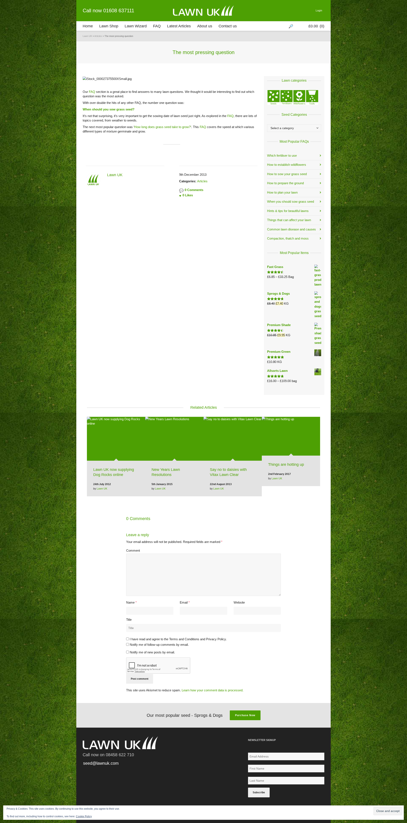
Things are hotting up (286, 464)
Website (239, 602)
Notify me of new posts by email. (152, 652)
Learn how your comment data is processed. (212, 690)
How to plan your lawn (282, 192)
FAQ (92, 91)
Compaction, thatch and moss (288, 238)
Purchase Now (245, 715)
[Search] (291, 26)
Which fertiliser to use (282, 155)
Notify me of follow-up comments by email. (159, 644)
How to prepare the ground (285, 183)
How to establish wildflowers (286, 164)
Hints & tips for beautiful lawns (288, 211)
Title (129, 619)
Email (184, 602)
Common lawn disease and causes (291, 229)
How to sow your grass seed (287, 174)
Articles (202, 181)
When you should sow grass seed (290, 201)
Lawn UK (102, 488)
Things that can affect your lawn (289, 220)
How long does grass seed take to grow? (162, 127)
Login (319, 10)
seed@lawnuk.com (101, 763)
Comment (133, 550)
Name (130, 602)
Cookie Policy (84, 816)
